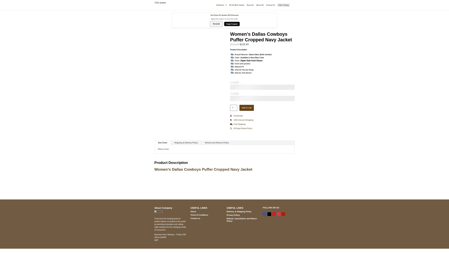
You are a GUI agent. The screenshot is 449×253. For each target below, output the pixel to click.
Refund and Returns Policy (217, 143)
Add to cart (247, 108)
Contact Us (270, 5)
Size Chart (162, 143)
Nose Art (250, 5)
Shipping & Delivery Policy (186, 143)
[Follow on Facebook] (264, 214)
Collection (220, 5)
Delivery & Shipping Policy (239, 211)
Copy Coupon (232, 24)
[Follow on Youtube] (283, 214)
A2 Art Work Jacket (236, 5)
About (193, 212)
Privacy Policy (233, 215)
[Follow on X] (269, 214)
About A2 (260, 5)
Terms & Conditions (199, 215)
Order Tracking (284, 5)
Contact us (195, 218)
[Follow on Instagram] (279, 214)
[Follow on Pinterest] (274, 214)
